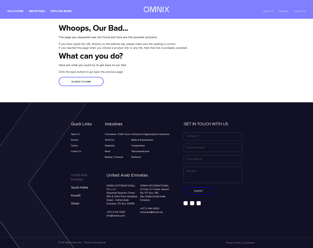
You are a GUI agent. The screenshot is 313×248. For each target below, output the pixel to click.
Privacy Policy (233, 243)
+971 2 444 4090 (149, 209)
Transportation (138, 145)
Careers (74, 145)
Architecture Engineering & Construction (150, 134)
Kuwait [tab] (76, 195)
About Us (268, 11)
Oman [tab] (75, 203)
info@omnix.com (115, 216)
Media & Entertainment (142, 140)
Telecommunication (140, 151)
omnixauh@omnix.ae (151, 212)
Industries (37, 11)
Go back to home (81, 81)
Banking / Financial (114, 157)
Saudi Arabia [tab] (79, 187)
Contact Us (300, 11)
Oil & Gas (109, 140)
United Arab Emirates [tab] (79, 177)
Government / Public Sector (118, 134)
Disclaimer (248, 243)
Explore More (61, 11)
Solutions (15, 11)
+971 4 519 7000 (115, 212)
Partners (283, 11)
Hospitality (110, 145)
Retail (107, 151)
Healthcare (136, 157)
